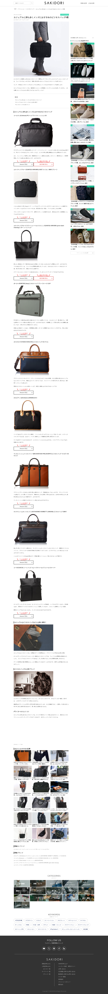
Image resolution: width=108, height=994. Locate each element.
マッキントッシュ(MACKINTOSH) (34, 860)
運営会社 (60, 984)
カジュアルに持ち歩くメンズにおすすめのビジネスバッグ (29, 100)
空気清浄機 (19, 920)
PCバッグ (38, 849)
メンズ (26, 19)
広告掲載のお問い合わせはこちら (78, 37)
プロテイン (30, 920)
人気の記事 (91, 3)
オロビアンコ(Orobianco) (20, 855)
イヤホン (83, 920)
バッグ (23, 19)
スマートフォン (70, 924)
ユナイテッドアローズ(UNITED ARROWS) (24, 865)
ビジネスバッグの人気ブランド (23, 104)
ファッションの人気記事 (82, 252)
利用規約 (60, 979)
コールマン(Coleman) (19, 858)
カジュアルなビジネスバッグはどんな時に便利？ (27, 102)
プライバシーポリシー (64, 982)
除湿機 (86, 929)
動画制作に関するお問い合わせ (66, 974)
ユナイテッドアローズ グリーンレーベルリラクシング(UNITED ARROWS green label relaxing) (36, 862)
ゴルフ (39, 920)
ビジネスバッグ (17, 19)
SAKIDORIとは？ (63, 963)
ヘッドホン (19, 924)
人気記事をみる (46, 966)
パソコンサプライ (45, 849)
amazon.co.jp (65, 75)
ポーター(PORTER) (53, 858)
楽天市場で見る (44, 164)
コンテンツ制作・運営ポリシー (66, 966)
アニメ (46, 924)
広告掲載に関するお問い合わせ (66, 971)
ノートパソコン (50, 920)
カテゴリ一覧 (46, 969)
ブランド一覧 (46, 974)
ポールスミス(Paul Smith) (20, 860)
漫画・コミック (57, 924)
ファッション (64, 14)
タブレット (62, 920)
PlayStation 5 (54, 929)
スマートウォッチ (84, 924)
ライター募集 (62, 976)
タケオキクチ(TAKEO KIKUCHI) (40, 858)
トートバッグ (32, 849)
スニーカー (31, 929)
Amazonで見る (23, 164)
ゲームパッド (73, 920)
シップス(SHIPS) (28, 858)
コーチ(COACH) (62, 855)
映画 (28, 924)
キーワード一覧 (46, 971)
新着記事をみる (46, 963)
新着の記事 (84, 3)
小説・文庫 (37, 924)
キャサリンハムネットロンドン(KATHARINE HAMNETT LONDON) (42, 855)
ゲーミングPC (20, 929)
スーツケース (42, 929)
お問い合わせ (62, 969)
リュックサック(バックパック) (71, 929)
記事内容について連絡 (18, 744)
